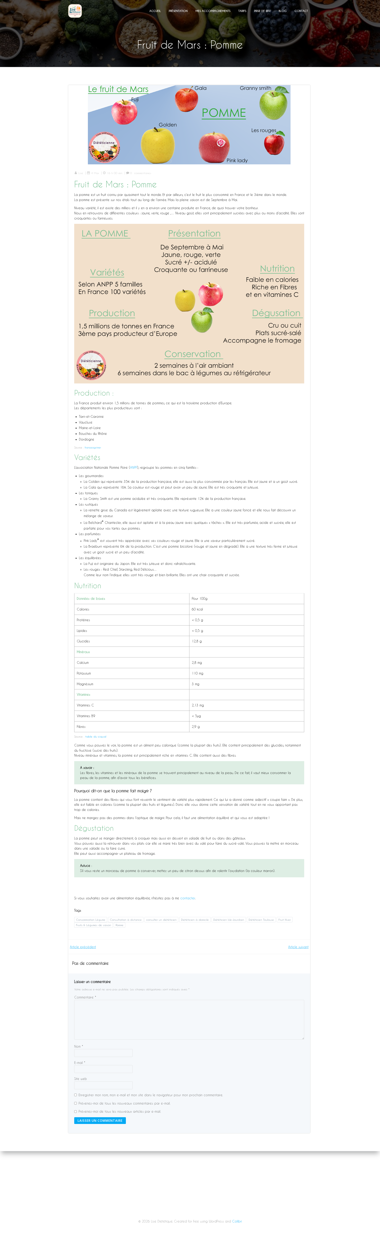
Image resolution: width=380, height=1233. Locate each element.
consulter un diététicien (161, 919)
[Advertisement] (190, 1203)
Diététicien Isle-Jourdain (228, 919)
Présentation (178, 10)
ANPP (133, 467)
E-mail (79, 1062)
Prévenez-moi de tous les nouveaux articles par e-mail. (120, 1111)
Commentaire (85, 997)
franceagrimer (93, 447)
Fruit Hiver (284, 919)
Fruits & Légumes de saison (93, 925)
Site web (80, 1079)
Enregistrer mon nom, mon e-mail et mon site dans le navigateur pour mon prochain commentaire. (151, 1095)
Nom (78, 1046)
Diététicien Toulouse (261, 919)
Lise (80, 173)
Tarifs (242, 10)
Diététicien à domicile (195, 919)
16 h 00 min (114, 173)
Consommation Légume (90, 919)
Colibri (237, 1221)
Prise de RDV (262, 10)
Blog (283, 10)
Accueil (155, 10)
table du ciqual (95, 736)
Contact (301, 10)
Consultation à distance (126, 919)
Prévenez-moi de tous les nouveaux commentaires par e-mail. (124, 1103)
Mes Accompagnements (213, 10)
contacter (187, 898)
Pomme (120, 925)
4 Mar (95, 173)
